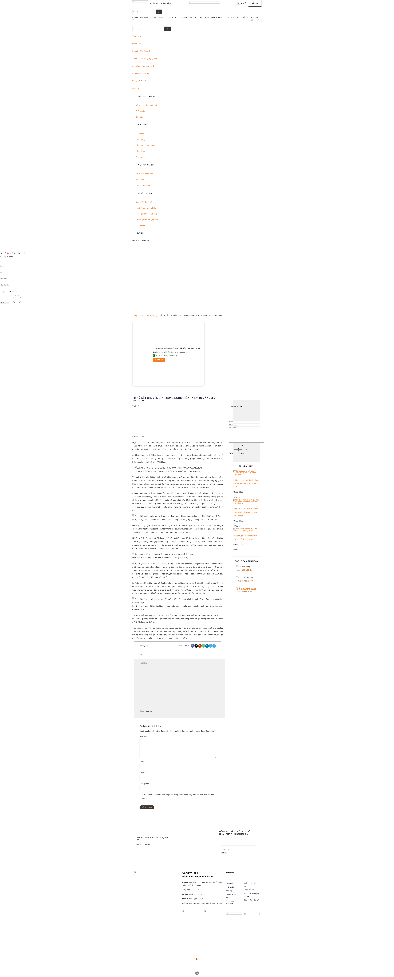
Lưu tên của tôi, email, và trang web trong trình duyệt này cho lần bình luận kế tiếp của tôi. (178, 796)
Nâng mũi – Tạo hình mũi (146, 105)
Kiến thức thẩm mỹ (144, 202)
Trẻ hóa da (140, 157)
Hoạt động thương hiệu (146, 208)
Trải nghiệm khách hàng (146, 214)
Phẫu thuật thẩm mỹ (141, 51)
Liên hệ (243, 3)
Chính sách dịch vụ (144, 226)
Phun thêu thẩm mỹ (140, 74)
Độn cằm (139, 117)
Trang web (144, 784)
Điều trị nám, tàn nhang (146, 145)
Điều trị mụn (141, 139)
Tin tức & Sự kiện (139, 81)
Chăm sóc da (141, 134)
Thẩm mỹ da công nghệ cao (144, 58)
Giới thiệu (136, 43)
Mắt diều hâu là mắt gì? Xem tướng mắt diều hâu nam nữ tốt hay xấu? (245, 512)
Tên (142, 762)
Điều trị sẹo (140, 151)
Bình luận (144, 736)
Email (143, 773)
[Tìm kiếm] (159, 12)
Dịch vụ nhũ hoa (143, 185)
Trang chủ (136, 36)
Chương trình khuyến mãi (147, 220)
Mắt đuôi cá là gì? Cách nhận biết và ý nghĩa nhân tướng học (245, 483)
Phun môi (140, 180)
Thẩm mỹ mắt (142, 111)
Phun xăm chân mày (144, 174)
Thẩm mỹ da (249, 890)
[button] (192, 646)
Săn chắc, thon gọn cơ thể (143, 66)
